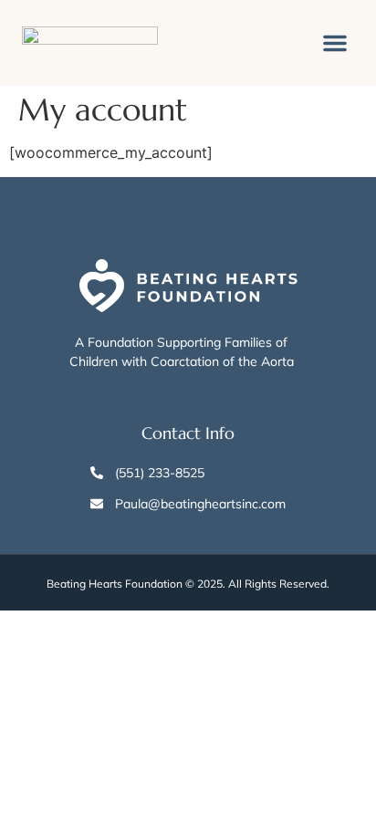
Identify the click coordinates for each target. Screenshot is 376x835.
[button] (335, 43)
